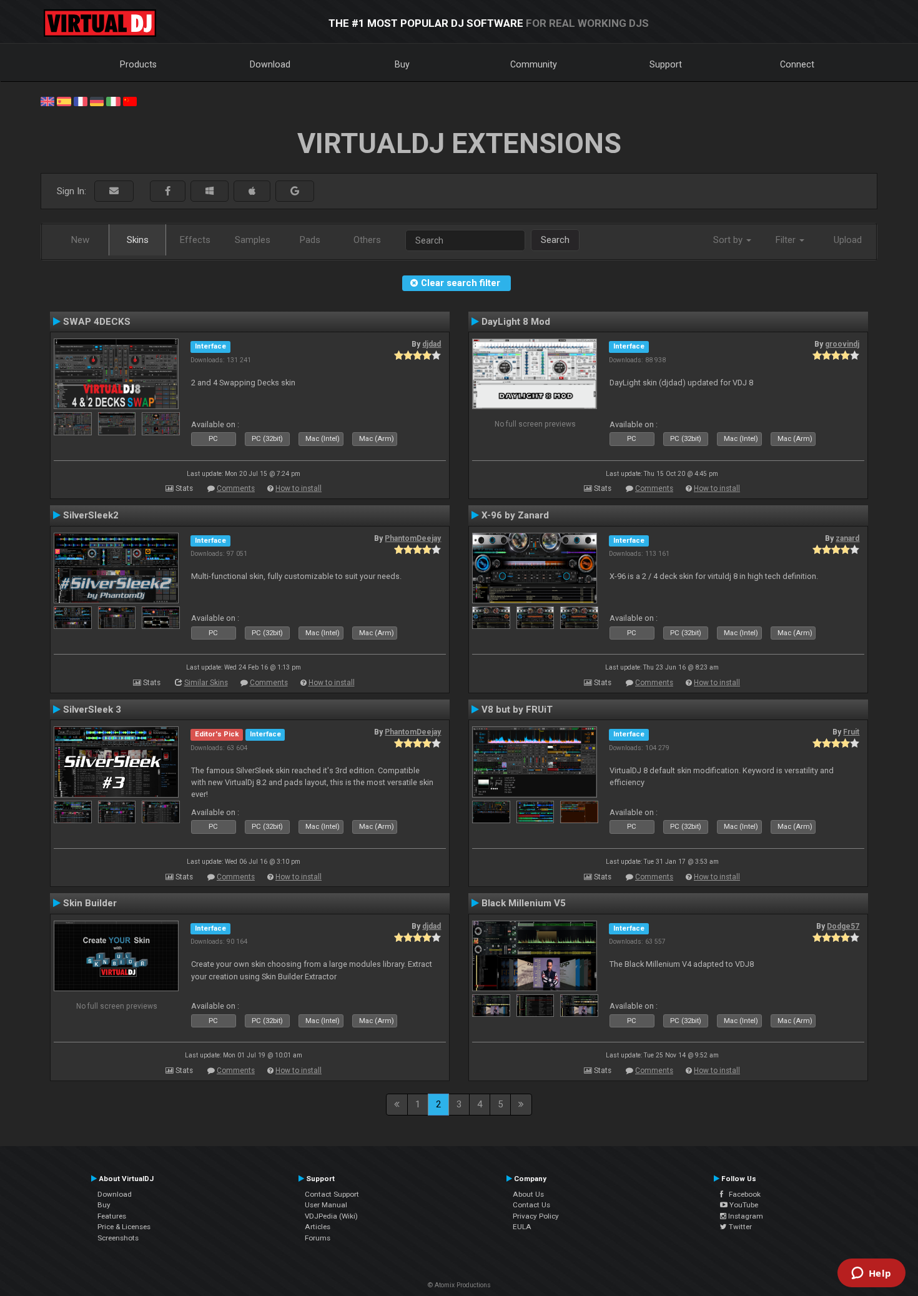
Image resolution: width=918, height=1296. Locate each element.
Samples (252, 239)
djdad (431, 344)
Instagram (744, 1216)
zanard (847, 538)
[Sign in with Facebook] (167, 191)
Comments (236, 488)
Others (367, 239)
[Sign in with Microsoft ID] (209, 191)
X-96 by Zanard (515, 515)
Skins (138, 239)
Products (138, 64)
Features (111, 1216)
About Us (528, 1194)
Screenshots (118, 1238)
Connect (797, 64)
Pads (310, 239)
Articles (317, 1226)
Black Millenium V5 (523, 903)
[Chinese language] (130, 100)
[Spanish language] (64, 100)
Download (270, 64)
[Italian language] (113, 100)
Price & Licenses (124, 1226)
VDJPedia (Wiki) (331, 1216)
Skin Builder (90, 903)
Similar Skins (206, 682)
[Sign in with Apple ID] (252, 191)
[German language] (97, 100)
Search (555, 239)
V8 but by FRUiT (517, 709)
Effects (195, 239)
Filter (787, 239)
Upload (848, 239)
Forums (317, 1238)
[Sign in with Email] (114, 191)
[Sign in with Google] (294, 191)
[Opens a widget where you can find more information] (871, 1274)
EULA (522, 1226)
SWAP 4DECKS (97, 321)
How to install (298, 488)
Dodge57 (843, 926)
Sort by (729, 239)
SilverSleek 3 (92, 709)
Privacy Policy (536, 1216)
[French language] (80, 100)
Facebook (742, 1194)
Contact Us (531, 1204)
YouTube (743, 1204)
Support (665, 64)
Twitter (739, 1226)
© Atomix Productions (459, 1285)
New (80, 239)
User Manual (326, 1204)
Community (533, 64)
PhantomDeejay (413, 538)
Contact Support (332, 1194)
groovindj (842, 344)
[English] (47, 100)
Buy (402, 64)
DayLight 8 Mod (515, 321)
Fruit (851, 732)
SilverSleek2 (91, 515)
